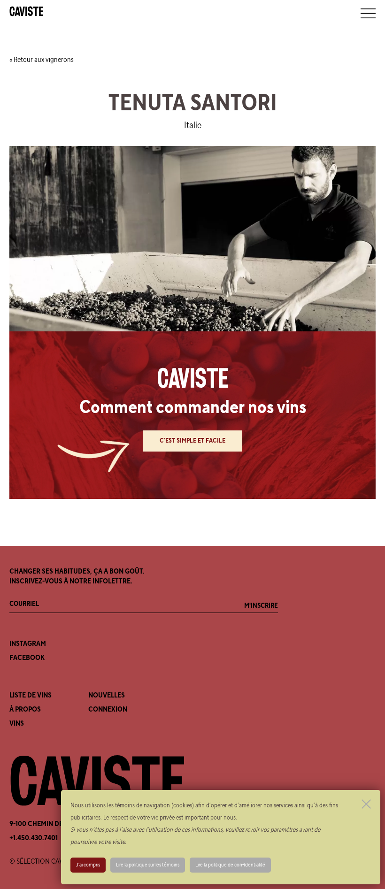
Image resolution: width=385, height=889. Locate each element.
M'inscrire (261, 605)
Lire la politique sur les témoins (147, 864)
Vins (16, 723)
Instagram (27, 643)
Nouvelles (106, 695)
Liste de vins (30, 695)
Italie (192, 125)
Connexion (107, 709)
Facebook (27, 657)
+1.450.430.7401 (33, 838)
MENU (368, 13)
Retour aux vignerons (44, 59)
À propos (25, 709)
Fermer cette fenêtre (366, 804)
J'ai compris (88, 864)
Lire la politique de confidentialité (230, 864)
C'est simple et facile (192, 441)
